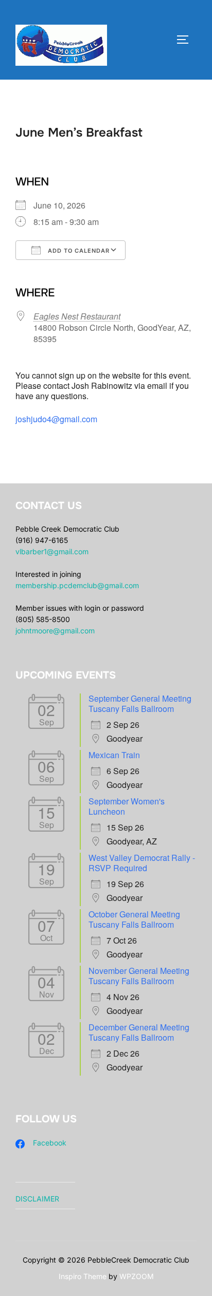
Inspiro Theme (83, 1276)
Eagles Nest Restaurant (76, 316)
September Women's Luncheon (127, 806)
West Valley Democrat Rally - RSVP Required (142, 863)
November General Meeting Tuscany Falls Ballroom (139, 976)
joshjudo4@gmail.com (56, 419)
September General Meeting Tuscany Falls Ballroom (140, 703)
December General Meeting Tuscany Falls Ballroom (139, 1032)
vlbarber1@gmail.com (52, 551)
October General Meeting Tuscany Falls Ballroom (134, 919)
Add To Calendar (78, 250)
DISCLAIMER (37, 1198)
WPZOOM (136, 1276)
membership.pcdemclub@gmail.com (77, 585)
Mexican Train (114, 755)
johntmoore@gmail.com (55, 630)
